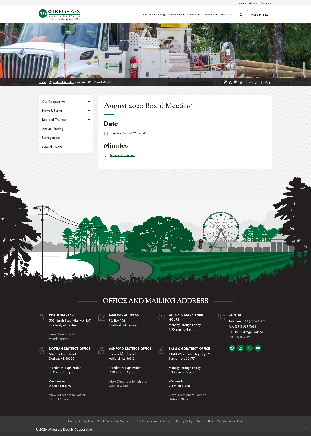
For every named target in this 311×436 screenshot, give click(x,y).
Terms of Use (205, 421)
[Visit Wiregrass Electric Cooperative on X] (249, 348)
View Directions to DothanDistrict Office (67, 397)
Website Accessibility (230, 421)
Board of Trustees (54, 119)
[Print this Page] (241, 82)
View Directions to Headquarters (62, 336)
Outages (192, 15)
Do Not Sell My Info (80, 421)
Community (209, 15)
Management (51, 137)
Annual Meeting (52, 128)
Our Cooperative (53, 101)
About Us (225, 15)
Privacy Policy (184, 421)
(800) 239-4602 (254, 321)
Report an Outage (247, 3)
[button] (261, 82)
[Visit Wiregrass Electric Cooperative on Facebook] (232, 348)
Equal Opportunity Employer (114, 421)
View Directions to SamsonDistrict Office (187, 397)
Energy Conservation (170, 15)
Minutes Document (122, 155)
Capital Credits (52, 147)
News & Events (52, 110)
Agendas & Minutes (61, 82)
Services (148, 15)
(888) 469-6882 (239, 337)
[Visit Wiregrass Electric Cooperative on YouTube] (257, 348)
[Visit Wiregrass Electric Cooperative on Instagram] (240, 348)
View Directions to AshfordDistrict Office (128, 383)
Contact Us (266, 3)
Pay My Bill (260, 14)
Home (42, 82)
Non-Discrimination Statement (153, 421)
